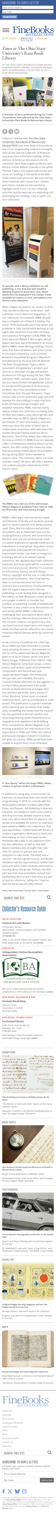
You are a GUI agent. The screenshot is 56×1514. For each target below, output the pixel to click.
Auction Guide (9, 1426)
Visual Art (42, 38)
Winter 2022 (27, 38)
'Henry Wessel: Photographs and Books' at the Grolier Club (28, 1235)
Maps (5, 1327)
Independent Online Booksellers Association (22, 953)
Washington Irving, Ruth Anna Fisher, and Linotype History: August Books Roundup (27, 1179)
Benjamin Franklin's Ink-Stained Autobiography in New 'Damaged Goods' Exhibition (27, 1112)
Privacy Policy (31, 1506)
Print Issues (8, 1418)
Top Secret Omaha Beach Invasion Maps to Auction (27, 1382)
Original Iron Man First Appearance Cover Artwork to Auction (27, 1317)
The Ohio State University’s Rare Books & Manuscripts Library (24, 142)
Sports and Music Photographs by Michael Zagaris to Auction (27, 1242)
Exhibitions (8, 1052)
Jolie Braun (26, 40)
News (5, 1430)
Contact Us (7, 1442)
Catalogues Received (12, 1422)
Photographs (10, 1189)
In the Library (9, 38)
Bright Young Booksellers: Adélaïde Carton (23, 1173)
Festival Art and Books (16, 923)
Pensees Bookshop (14, 1001)
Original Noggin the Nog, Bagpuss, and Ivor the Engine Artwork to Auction (24, 1305)
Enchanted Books (13, 1021)
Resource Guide (10, 1438)
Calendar (6, 1414)
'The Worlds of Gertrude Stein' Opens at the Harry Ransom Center (27, 1105)
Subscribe (7, 1410)
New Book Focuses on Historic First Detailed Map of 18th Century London (27, 1377)
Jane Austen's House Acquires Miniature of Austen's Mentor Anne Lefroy (27, 1168)
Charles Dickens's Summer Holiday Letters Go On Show (25, 1098)
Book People (9, 1122)
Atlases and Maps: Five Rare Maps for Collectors (25, 1371)
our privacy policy (14, 1499)
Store (5, 1434)
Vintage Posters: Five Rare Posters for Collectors (26, 1311)
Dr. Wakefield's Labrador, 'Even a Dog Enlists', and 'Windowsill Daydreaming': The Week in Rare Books (27, 1249)
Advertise (7, 1446)
